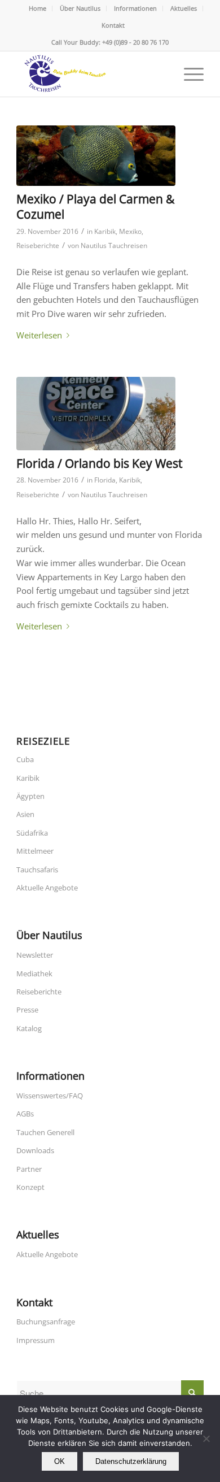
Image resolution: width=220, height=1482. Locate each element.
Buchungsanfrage (45, 1321)
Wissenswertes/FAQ (49, 1095)
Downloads (35, 1150)
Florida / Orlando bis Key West (99, 463)
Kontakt (113, 25)
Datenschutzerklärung (130, 1461)
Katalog (29, 1028)
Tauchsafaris (37, 869)
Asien (25, 814)
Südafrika (32, 833)
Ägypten (30, 796)
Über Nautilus (80, 8)
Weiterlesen (39, 335)
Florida (105, 480)
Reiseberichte (37, 245)
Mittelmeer (35, 851)
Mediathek (34, 973)
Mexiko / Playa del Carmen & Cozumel (95, 206)
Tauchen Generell (45, 1132)
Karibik (105, 231)
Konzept (30, 1187)
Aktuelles (183, 8)
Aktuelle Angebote (47, 888)
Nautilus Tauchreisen (114, 245)
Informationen (135, 8)
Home (37, 8)
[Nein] (206, 1438)
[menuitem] (37, 8)
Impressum (35, 1340)
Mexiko (130, 231)
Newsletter (34, 955)
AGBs (25, 1114)
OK (59, 1461)
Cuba (25, 759)
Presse (27, 1010)
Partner (29, 1169)
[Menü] (188, 74)
